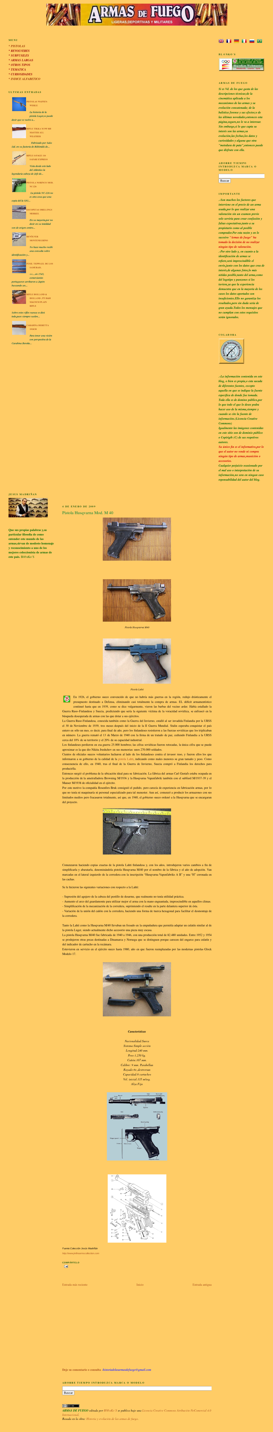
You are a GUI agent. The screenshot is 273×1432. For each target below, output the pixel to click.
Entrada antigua (202, 1285)
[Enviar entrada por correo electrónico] (65, 1266)
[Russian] (252, 41)
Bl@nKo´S (110, 1410)
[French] (229, 41)
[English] (222, 41)
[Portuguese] (260, 41)
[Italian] (245, 41)
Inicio (140, 1285)
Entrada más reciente (74, 1285)
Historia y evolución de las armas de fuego (112, 1419)
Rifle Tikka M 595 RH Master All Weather (38, 132)
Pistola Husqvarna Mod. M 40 (87, 512)
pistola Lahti (126, 759)
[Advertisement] (31, 419)
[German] (237, 41)
